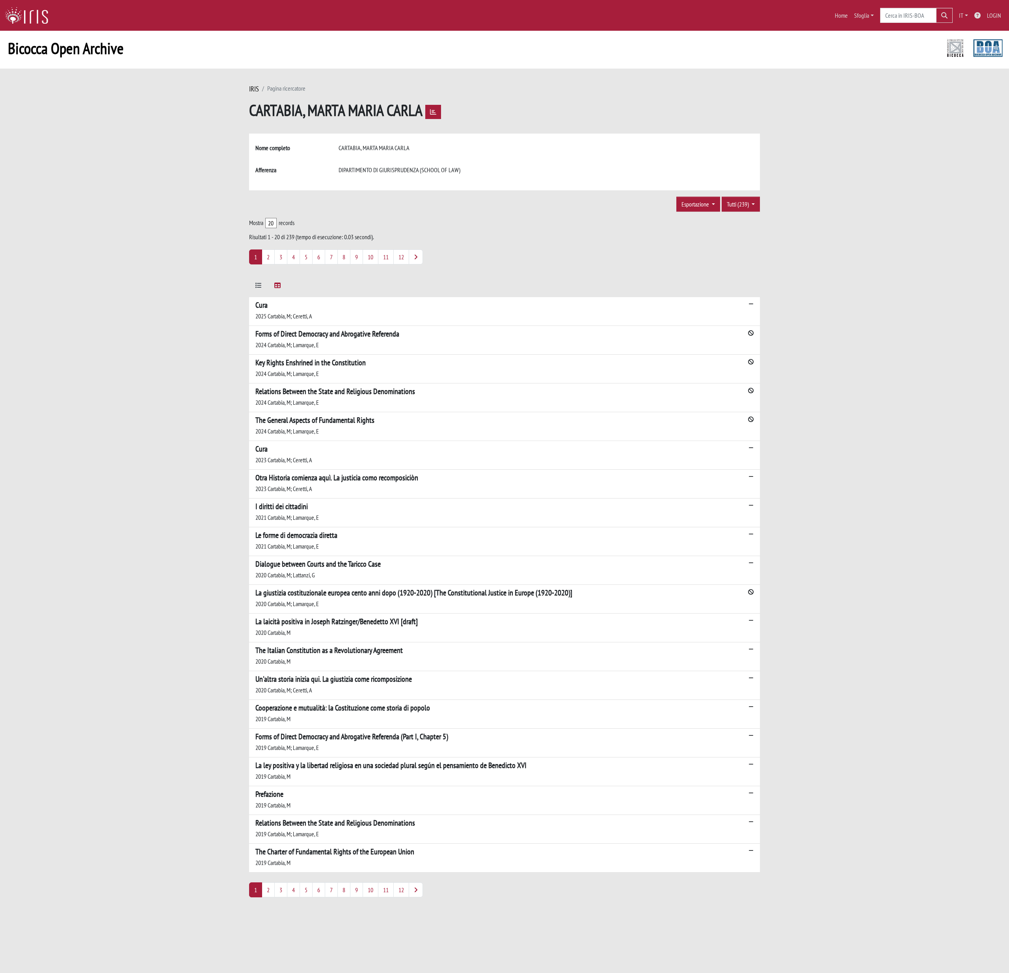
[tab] (258, 286)
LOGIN (994, 15)
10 (370, 257)
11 (386, 257)
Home (841, 15)
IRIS (254, 88)
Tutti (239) (738, 204)
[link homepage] (29, 15)
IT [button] (961, 15)
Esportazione (695, 204)
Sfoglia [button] (861, 15)
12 (401, 257)
